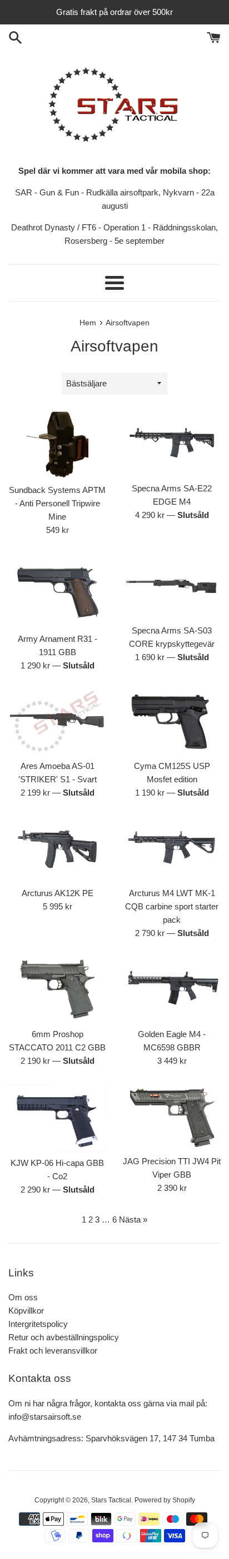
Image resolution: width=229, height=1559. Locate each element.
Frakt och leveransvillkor (52, 1350)
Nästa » (133, 1219)
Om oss (23, 1297)
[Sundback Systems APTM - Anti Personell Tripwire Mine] (57, 444)
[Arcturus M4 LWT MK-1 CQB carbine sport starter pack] (172, 848)
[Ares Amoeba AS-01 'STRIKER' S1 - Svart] (57, 721)
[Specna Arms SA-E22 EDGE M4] (172, 443)
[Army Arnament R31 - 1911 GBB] (57, 590)
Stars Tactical (111, 1500)
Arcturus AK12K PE (57, 893)
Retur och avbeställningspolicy (63, 1337)
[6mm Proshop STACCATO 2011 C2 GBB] (57, 989)
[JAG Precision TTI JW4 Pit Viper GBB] (172, 1116)
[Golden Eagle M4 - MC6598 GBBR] (172, 989)
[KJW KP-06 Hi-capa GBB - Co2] (57, 1117)
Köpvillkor (26, 1310)
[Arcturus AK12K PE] (57, 848)
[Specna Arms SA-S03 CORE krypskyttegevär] (172, 586)
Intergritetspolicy (38, 1324)
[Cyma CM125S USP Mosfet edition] (172, 721)
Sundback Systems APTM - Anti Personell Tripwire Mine (57, 503)
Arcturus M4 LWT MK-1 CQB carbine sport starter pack (171, 906)
